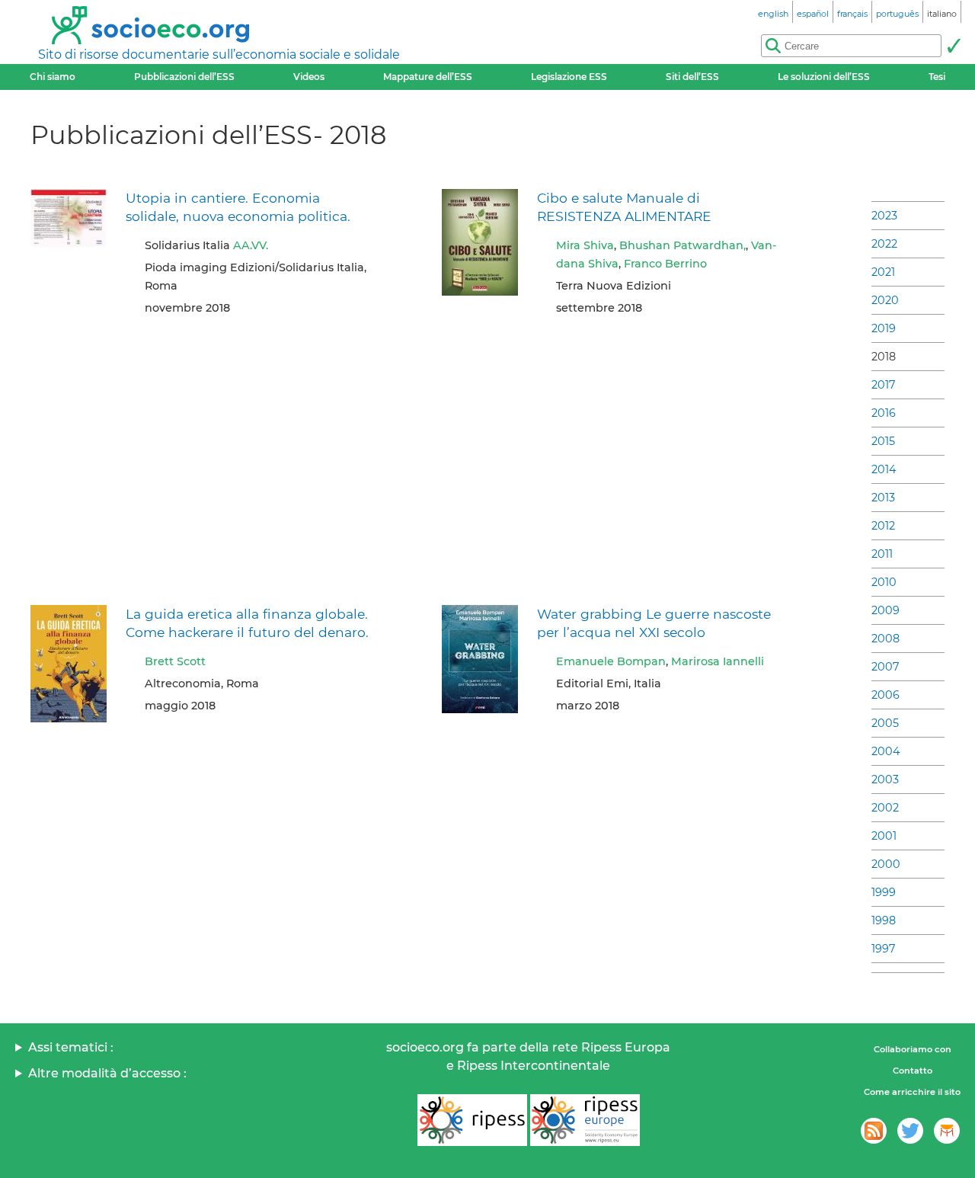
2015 (883, 441)
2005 (885, 723)
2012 (883, 526)
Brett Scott (175, 661)
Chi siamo (52, 76)
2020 (885, 300)
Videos (308, 76)
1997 (883, 949)
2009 (885, 610)
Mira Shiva (585, 245)
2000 (885, 864)
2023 (884, 215)
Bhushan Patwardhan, (682, 245)
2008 (885, 638)
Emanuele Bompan (611, 661)
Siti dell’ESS (692, 76)
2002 (885, 808)
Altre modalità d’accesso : (107, 1073)
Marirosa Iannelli (717, 661)
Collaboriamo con (912, 1049)
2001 (884, 836)
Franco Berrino (665, 263)
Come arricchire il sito (912, 1092)
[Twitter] (910, 1131)
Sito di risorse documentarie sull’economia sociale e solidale (219, 54)
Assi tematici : (70, 1047)
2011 (882, 554)
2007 (885, 667)
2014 (884, 469)
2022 (884, 244)
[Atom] (874, 1131)
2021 (883, 272)
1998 (883, 920)
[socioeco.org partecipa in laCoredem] (947, 1131)
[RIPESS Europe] (585, 1120)
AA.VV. (250, 245)
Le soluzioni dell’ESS (824, 76)
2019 (883, 328)
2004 (885, 751)
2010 (884, 582)
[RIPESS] (472, 1120)
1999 (883, 892)
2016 (883, 413)
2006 (885, 695)
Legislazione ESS (569, 76)
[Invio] (953, 45)
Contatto (912, 1070)
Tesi (937, 76)
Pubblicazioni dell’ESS (184, 76)
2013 (883, 497)
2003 (885, 779)
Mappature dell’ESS (427, 76)
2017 (883, 385)
